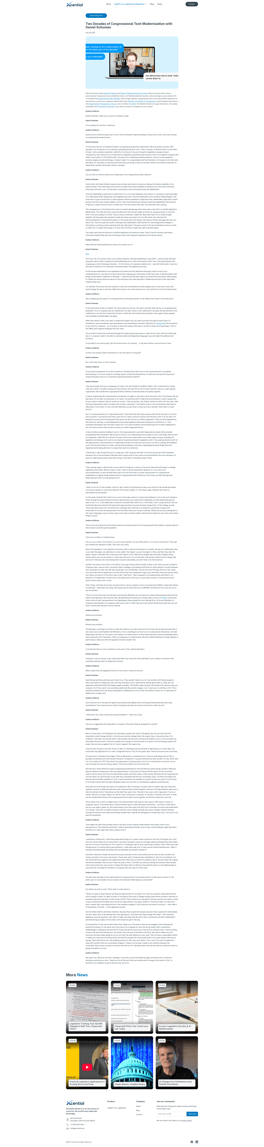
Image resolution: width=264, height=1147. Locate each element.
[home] (74, 4)
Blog (152, 4)
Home (108, 4)
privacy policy (186, 1121)
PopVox (164, 598)
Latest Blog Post (96, 16)
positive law (160, 323)
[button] (131, 4)
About (159, 4)
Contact (192, 4)
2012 (87, 254)
